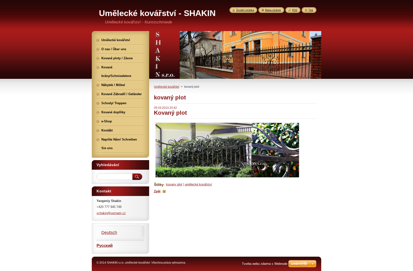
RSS (294, 10)
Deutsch (109, 232)
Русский (105, 245)
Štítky (158, 185)
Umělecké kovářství (166, 86)
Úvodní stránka (245, 10)
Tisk (310, 10)
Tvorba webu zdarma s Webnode (264, 264)
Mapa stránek (273, 10)
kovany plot (174, 184)
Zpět (157, 191)
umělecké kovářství (198, 184)
